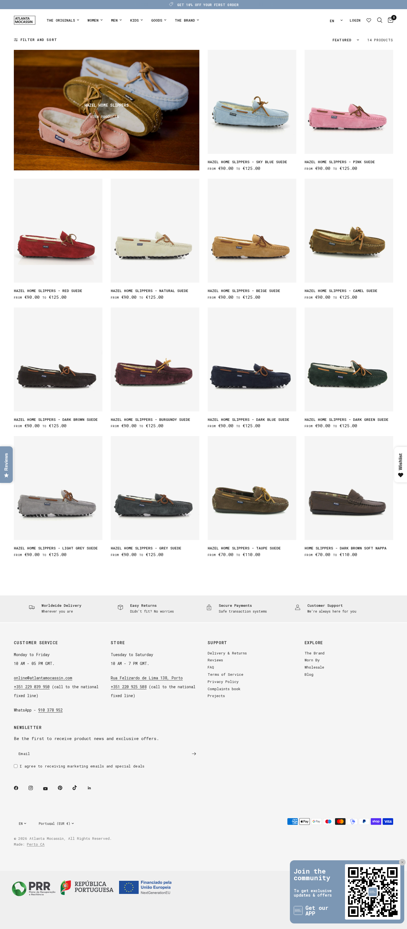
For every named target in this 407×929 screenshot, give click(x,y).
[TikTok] (79, 788)
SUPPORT (217, 643)
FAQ (211, 667)
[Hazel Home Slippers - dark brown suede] (58, 359)
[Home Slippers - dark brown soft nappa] (349, 488)
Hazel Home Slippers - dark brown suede (56, 419)
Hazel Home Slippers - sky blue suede (247, 161)
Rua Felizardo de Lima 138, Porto (147, 677)
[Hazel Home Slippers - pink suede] (349, 102)
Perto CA (36, 844)
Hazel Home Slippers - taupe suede (244, 548)
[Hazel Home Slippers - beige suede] (252, 231)
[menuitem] (62, 20)
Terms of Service (225, 674)
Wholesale (314, 667)
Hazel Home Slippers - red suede (48, 290)
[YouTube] (49, 788)
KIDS (134, 20)
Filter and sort (38, 39)
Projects (216, 695)
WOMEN (93, 20)
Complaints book (224, 688)
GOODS (156, 20)
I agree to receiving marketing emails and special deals (82, 766)
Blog (309, 674)
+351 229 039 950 (32, 686)
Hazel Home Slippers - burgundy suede (150, 419)
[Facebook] (20, 788)
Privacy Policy (223, 681)
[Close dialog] (400, 862)
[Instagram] (35, 788)
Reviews (215, 659)
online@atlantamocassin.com (43, 677)
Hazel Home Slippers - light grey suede (56, 548)
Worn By (312, 659)
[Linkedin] (93, 788)
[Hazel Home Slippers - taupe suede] (252, 488)
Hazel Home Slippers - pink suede (340, 161)
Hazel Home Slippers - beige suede (244, 290)
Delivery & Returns (227, 653)
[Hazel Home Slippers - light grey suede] (58, 488)
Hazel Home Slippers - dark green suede (346, 419)
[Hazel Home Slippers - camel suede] (349, 231)
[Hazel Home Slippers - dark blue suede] (252, 359)
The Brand (314, 653)
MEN (114, 20)
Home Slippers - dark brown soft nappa (346, 548)
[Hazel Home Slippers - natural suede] (155, 231)
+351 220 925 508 (128, 686)
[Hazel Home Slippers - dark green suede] (349, 359)
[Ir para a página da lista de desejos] (368, 20)
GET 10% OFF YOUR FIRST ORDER (208, 4)
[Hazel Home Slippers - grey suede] (155, 488)
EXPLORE (314, 643)
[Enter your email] (193, 754)
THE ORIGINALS (61, 20)
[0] (389, 20)
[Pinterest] (64, 788)
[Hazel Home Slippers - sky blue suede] (252, 102)
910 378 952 (50, 710)
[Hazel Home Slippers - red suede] (58, 231)
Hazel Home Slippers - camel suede (341, 290)
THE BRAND (185, 20)
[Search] (379, 20)
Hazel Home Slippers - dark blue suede (248, 419)
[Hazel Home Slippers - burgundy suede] (155, 359)
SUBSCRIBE (375, 915)
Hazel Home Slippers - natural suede (149, 290)
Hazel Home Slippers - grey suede (146, 548)
